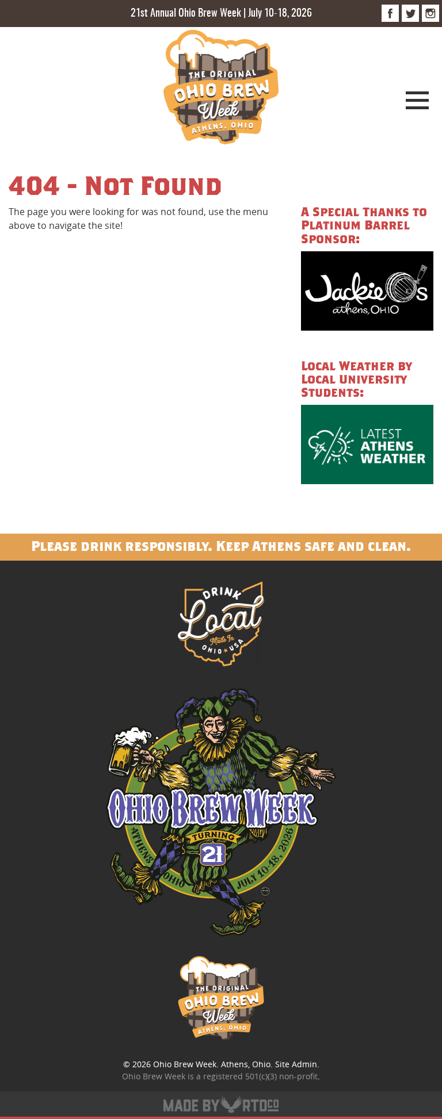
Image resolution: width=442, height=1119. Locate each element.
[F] (390, 13)
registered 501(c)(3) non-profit (260, 1076)
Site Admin (296, 1064)
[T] (410, 13)
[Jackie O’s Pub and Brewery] (367, 292)
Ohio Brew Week (184, 1064)
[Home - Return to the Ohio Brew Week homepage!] (221, 89)
